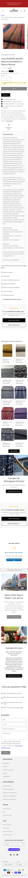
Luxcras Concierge (7, 815)
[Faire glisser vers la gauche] (10, 51)
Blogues (5, 773)
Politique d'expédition (8, 789)
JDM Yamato (6, 828)
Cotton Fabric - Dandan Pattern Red (7, 422)
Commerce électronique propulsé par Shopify (17, 875)
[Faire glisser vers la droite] (17, 51)
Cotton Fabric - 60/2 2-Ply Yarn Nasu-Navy (20, 422)
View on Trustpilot (14, 325)
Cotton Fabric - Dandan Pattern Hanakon (20, 401)
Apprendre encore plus (14, 491)
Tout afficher (14, 451)
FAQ (4, 812)
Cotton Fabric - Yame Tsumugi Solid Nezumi (7, 380)
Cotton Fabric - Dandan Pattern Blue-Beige (7, 401)
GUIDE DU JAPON (7, 834)
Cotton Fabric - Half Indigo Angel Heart (20, 380)
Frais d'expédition (4, 73)
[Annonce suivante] (25, 3)
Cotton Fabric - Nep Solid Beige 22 (20, 359)
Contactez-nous (7, 808)
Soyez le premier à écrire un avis (14, 559)
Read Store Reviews (14, 320)
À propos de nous (7, 786)
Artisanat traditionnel (8, 770)
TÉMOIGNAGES (6, 776)
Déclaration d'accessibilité (9, 799)
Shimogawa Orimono (8, 55)
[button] (3, 10)
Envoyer (6, 752)
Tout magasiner (6, 763)
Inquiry (6, 95)
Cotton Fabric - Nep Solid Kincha (7, 359)
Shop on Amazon (7, 824)
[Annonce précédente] (2, 3)
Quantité (3, 75)
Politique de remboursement (10, 792)
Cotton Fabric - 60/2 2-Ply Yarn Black (20, 443)
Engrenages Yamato (7, 831)
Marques (5, 766)
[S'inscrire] (22, 844)
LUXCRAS (6, 875)
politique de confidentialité (9, 796)
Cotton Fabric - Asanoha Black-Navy (7, 443)
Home (2, 15)
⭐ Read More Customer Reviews (14, 570)
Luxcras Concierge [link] (14, 617)
